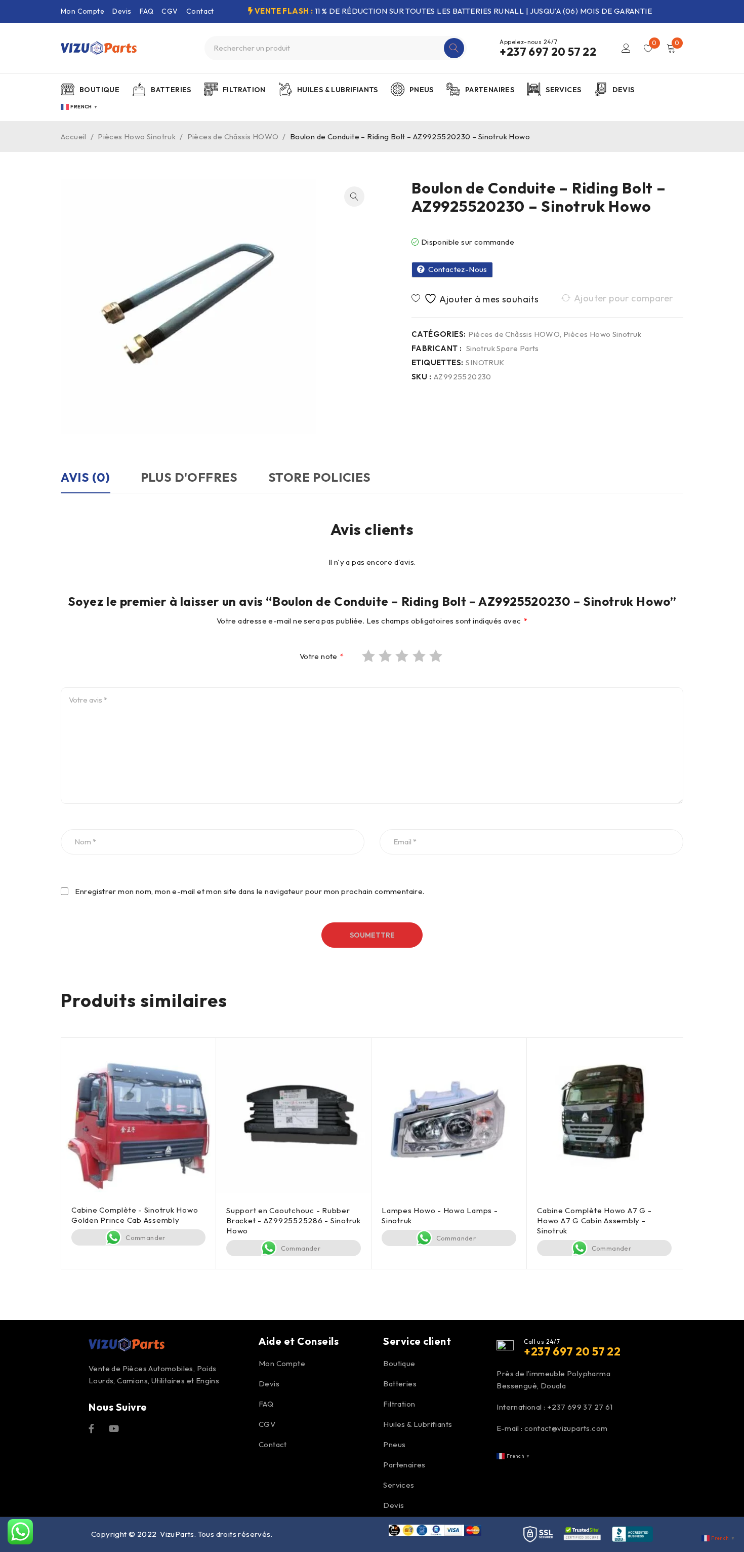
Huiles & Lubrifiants (417, 1424)
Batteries (400, 1383)
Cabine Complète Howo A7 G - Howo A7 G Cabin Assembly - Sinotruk (594, 1220)
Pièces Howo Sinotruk (137, 136)
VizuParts (177, 1534)
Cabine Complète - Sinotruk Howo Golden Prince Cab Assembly (134, 1215)
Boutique (399, 1363)
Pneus (394, 1444)
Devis (121, 11)
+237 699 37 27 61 (580, 1407)
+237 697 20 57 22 (548, 52)
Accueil (74, 136)
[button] (354, 196)
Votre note (322, 656)
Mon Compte (82, 11)
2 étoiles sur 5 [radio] (386, 656)
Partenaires (404, 1464)
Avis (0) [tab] (85, 477)
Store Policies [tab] (319, 477)
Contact (200, 11)
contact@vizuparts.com (565, 1428)
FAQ (146, 11)
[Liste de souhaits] (476, 298)
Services (398, 1485)
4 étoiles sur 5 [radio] (420, 656)
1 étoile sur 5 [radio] (369, 656)
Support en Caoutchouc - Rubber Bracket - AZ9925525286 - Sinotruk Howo (293, 1220)
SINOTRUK (485, 362)
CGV (169, 11)
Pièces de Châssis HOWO (233, 136)
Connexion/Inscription (626, 48)
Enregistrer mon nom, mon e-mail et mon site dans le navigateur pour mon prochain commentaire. (249, 891)
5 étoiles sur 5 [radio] (436, 656)
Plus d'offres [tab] (189, 477)
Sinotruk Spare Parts (502, 348)
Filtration (399, 1404)
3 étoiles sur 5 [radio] (402, 656)
